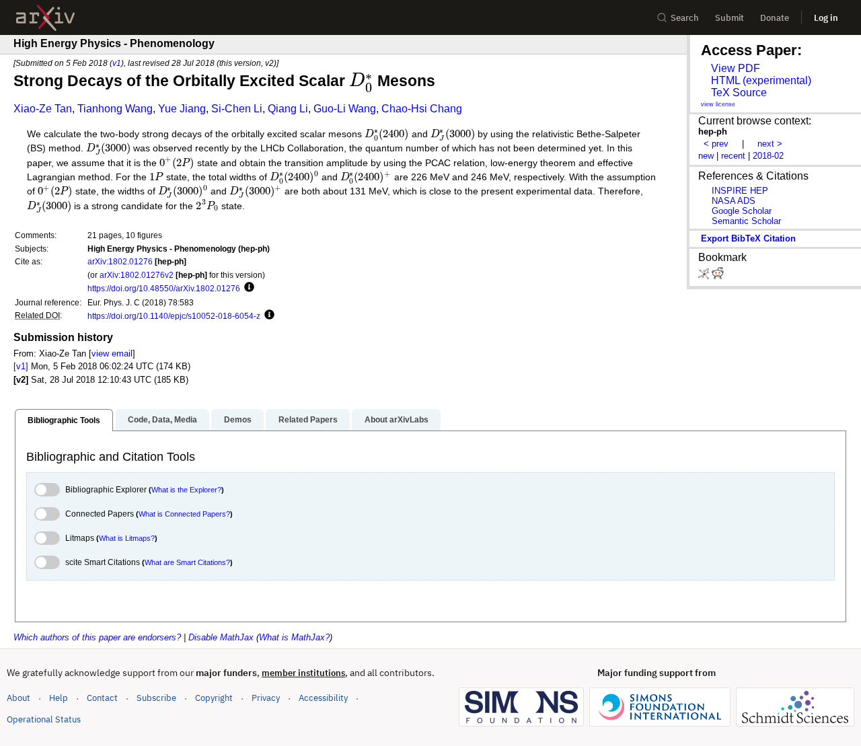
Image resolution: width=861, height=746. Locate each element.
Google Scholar (742, 211)
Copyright (214, 698)
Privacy (266, 698)
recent (733, 156)
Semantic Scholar (746, 221)
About (18, 698)
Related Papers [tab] (308, 419)
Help (58, 698)
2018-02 (768, 156)
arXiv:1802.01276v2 (137, 274)
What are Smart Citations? (187, 562)
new (706, 156)
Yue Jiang (182, 108)
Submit (729, 18)
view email (112, 353)
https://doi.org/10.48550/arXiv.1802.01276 (163, 288)
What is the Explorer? (186, 490)
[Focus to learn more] (247, 288)
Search (685, 18)
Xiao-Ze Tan (42, 108)
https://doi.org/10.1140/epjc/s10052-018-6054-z (173, 315)
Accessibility (323, 698)
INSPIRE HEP (740, 191)
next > (769, 144)
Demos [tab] (238, 419)
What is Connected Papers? (184, 514)
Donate (774, 18)
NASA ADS (733, 201)
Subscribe (156, 698)
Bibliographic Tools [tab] (64, 420)
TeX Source (739, 92)
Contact (102, 698)
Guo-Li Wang (344, 108)
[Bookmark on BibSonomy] (705, 276)
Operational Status (44, 719)
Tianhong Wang (115, 108)
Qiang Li (288, 108)
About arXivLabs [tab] (396, 419)
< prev (716, 144)
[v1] (20, 366)
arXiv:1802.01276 (120, 261)
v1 (116, 63)
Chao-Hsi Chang (421, 108)
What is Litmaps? (127, 538)
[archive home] (45, 18)
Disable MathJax (221, 637)
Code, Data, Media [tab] (162, 419)
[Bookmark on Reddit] (718, 276)
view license (718, 104)
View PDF (735, 68)
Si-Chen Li (236, 108)
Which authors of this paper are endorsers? (97, 637)
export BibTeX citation (748, 238)
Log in (826, 18)
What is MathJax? (294, 637)
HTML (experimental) (761, 80)
